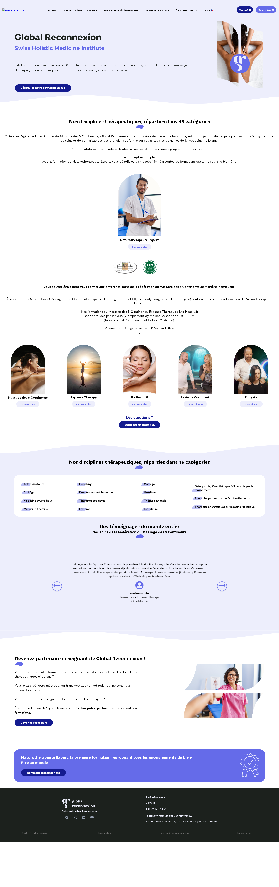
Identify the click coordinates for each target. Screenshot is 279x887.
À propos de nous (187, 10)
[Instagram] (75, 817)
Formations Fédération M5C (121, 10)
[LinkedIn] (83, 817)
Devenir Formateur (157, 10)
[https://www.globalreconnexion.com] (13, 10)
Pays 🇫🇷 (208, 10)
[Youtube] (92, 817)
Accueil (52, 10)
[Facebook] (67, 817)
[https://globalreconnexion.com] (78, 803)
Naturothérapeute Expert (80, 10)
